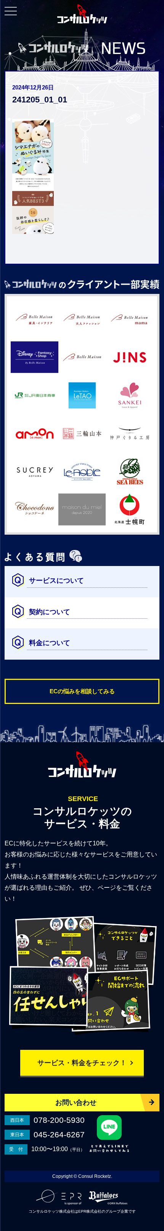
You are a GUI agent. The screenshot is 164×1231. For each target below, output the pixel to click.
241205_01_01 (39, 99)
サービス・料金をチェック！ (82, 1063)
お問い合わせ (75, 1102)
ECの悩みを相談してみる (82, 691)
